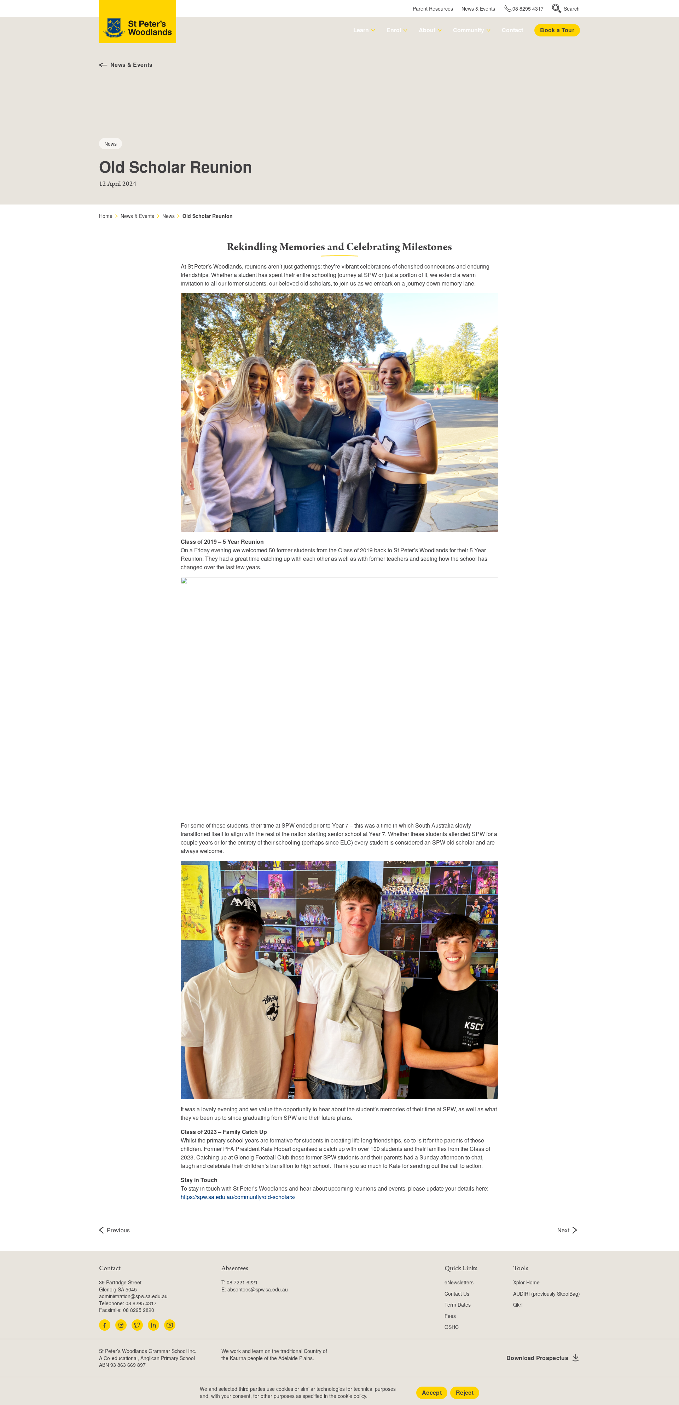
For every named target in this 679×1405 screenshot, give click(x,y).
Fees (450, 1315)
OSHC (452, 1326)
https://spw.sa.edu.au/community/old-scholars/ (238, 1197)
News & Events (478, 8)
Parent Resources (433, 8)
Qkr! (518, 1304)
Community (468, 30)
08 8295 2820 (138, 1309)
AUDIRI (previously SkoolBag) (546, 1293)
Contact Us (457, 1293)
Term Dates (458, 1304)
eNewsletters (459, 1282)
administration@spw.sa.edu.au (133, 1296)
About (427, 30)
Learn (361, 30)
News (168, 215)
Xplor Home (526, 1282)
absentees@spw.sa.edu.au (257, 1289)
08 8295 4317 (528, 8)
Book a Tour (557, 30)
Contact (512, 30)
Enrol (394, 30)
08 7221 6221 (242, 1282)
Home (105, 215)
